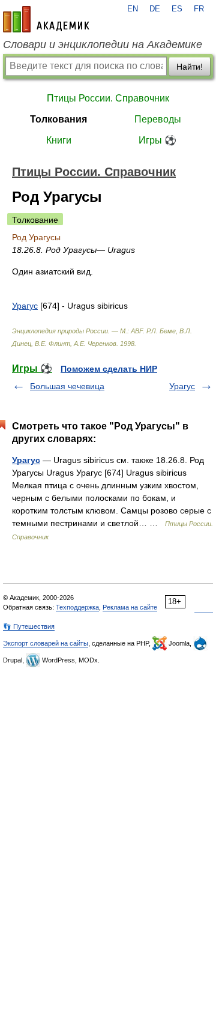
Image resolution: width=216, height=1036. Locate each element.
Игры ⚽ (157, 140)
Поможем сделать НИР (109, 369)
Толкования (58, 119)
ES (177, 9)
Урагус (25, 305)
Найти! (189, 66)
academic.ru (46, 19)
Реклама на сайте (130, 607)
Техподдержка (77, 607)
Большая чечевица (67, 386)
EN (132, 9)
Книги (58, 140)
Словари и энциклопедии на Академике (102, 44)
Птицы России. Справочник (108, 98)
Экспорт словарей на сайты (45, 643)
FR (199, 9)
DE (154, 9)
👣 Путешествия (29, 626)
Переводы (157, 119)
